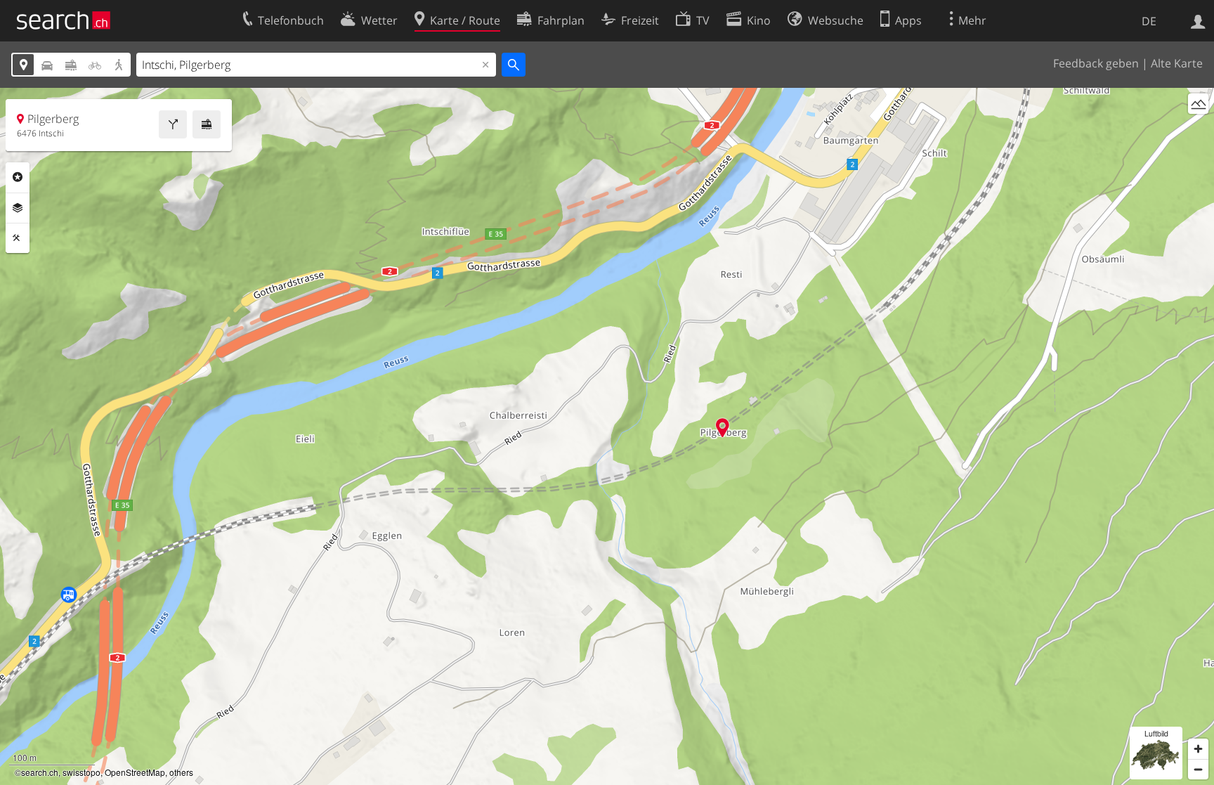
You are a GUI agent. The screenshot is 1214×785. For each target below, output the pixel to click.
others (181, 772)
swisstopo (81, 772)
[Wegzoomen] (1198, 769)
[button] (722, 427)
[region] (607, 436)
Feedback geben (1096, 63)
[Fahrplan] (206, 124)
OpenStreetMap (135, 772)
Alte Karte (1177, 63)
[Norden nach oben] (1198, 129)
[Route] (173, 124)
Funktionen (18, 238)
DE (1149, 21)
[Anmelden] (1198, 20)
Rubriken (18, 177)
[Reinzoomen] (1198, 749)
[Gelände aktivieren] (1198, 103)
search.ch (39, 772)
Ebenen (18, 208)
